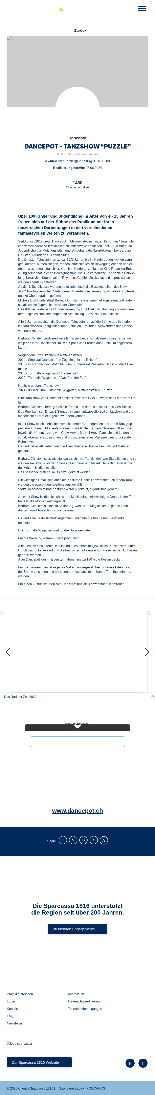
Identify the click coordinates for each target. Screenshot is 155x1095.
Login (11, 1001)
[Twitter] (73, 840)
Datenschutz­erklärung (84, 1001)
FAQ (10, 1016)
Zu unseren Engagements (74, 929)
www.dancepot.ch (77, 810)
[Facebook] (63, 840)
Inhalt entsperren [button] (77, 731)
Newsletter (14, 1023)
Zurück (80, 30)
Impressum (76, 994)
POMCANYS (95, 1088)
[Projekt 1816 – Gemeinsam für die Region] (77, 9)
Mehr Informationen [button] (77, 723)
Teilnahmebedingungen (85, 1009)
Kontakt (12, 1009)
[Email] (83, 840)
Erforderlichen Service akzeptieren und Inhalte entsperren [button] (77, 742)
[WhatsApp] (94, 840)
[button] (137, 6)
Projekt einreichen (20, 994)
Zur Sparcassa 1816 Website (35, 1062)
